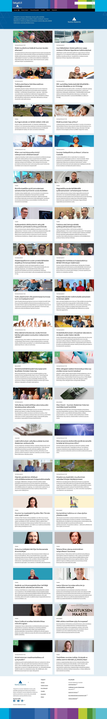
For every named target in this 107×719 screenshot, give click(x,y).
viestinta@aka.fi (72, 684)
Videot (48, 10)
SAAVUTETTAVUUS (73, 692)
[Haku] (93, 3)
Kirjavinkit (54, 10)
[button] (18, 10)
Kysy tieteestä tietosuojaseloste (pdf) (77, 695)
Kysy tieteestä (44, 688)
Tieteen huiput (24, 10)
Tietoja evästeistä (72, 698)
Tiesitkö (43, 10)
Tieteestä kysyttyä (34, 10)
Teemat (15, 10)
